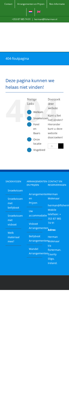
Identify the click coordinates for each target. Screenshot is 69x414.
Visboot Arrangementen (34, 226)
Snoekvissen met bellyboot (13, 203)
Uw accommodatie (34, 213)
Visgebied (39, 150)
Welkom (38, 112)
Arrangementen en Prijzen (34, 198)
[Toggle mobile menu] (62, 28)
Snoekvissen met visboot (13, 220)
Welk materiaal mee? (13, 237)
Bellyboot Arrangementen (34, 238)
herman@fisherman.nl (45, 19)
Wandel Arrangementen (34, 251)
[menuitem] (30, 12)
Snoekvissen (40, 118)
